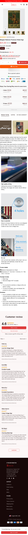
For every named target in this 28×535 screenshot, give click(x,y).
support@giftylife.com (11, 475)
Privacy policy (10, 498)
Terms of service (10, 501)
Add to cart (14, 532)
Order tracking (10, 487)
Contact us (9, 484)
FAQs (8, 489)
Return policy (9, 506)
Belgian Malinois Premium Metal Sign (9, 359)
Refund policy (10, 509)
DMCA (8, 492)
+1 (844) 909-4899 (11, 474)
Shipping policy (10, 503)
